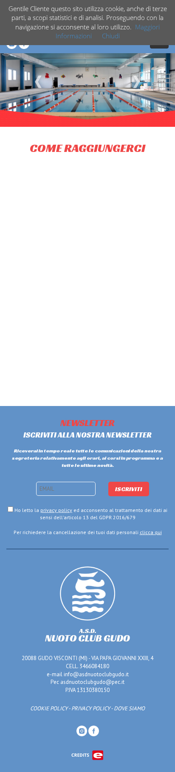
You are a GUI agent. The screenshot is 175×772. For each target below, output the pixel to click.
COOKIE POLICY (49, 708)
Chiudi (111, 35)
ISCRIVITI (128, 489)
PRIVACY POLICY (90, 708)
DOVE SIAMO (129, 708)
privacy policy (56, 510)
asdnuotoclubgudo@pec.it (92, 682)
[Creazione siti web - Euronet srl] (87, 754)
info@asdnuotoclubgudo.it (96, 674)
